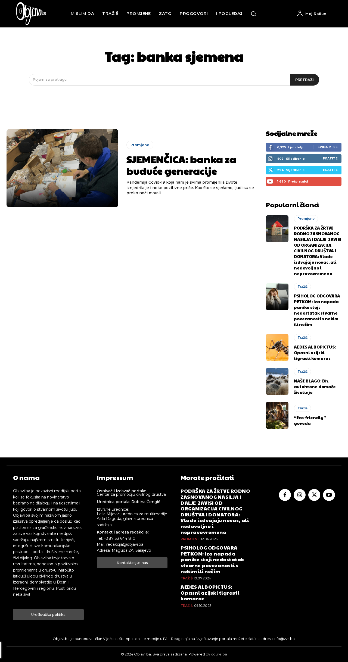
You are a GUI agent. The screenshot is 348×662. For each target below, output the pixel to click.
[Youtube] (329, 495)
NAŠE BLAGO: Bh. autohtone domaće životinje (315, 386)
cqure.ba (219, 654)
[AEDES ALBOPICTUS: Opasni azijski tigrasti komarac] (277, 347)
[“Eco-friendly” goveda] (277, 415)
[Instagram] (300, 495)
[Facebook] (285, 495)
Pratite (330, 158)
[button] (253, 13)
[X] (314, 495)
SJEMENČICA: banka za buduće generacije (181, 164)
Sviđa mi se (328, 147)
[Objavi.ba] (31, 13)
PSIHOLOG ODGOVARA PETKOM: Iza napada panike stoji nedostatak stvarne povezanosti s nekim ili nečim (317, 310)
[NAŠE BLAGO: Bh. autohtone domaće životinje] (277, 381)
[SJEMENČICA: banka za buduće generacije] (62, 168)
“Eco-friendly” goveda (310, 420)
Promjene (139, 145)
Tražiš (302, 286)
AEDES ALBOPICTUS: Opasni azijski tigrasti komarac (315, 352)
